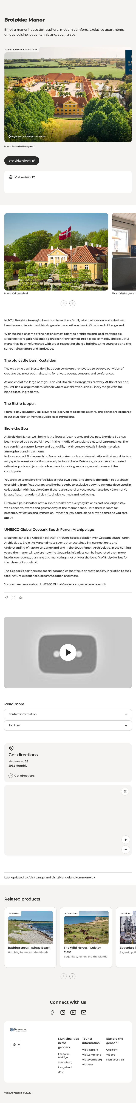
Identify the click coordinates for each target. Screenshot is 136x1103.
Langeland (65, 1067)
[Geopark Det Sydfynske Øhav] (18, 1030)
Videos (110, 1054)
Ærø (60, 1072)
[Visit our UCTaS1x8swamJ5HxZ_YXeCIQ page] (73, 1012)
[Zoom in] (125, 839)
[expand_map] (125, 792)
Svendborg (65, 1062)
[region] (68, 652)
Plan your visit (115, 1059)
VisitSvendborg (92, 1059)
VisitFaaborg (90, 1049)
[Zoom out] (125, 849)
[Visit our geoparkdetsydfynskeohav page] (52, 1012)
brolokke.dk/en (20, 160)
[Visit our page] (63, 1012)
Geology (111, 1049)
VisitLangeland (91, 1054)
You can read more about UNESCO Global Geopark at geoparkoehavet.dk (55, 584)
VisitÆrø (87, 1064)
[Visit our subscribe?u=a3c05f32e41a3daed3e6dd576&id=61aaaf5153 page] (84, 1012)
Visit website (23, 177)
